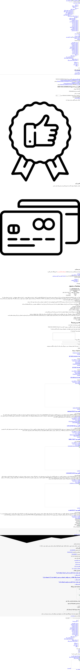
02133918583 (77, 70)
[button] (76, 360)
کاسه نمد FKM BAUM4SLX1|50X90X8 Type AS (68, 81)
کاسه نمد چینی (75, 24)
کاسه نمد (76, 17)
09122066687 (74, 554)
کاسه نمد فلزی (75, 28)
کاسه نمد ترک (75, 23)
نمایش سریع (77, 361)
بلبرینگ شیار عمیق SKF (68, 11)
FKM (76, 416)
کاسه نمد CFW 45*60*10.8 (73, 425)
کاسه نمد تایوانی (72, 18)
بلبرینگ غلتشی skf (69, 12)
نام (79, 341)
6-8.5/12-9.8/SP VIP (75, 377)
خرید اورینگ (77, 564)
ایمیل (78, 343)
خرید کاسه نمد (77, 560)
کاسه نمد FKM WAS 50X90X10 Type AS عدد (70, 95)
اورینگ (74, 7)
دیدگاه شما (77, 339)
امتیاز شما (77, 331)
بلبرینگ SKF (73, 9)
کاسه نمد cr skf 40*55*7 (74, 510)
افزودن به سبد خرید (76, 96)
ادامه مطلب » (77, 575)
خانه (79, 79)
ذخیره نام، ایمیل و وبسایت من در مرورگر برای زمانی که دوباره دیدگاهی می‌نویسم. (63, 346)
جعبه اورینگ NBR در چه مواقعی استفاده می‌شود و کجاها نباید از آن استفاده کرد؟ (61, 577)
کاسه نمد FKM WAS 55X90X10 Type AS (70, 84)
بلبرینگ (76, 8)
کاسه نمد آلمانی (75, 20)
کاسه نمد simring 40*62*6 (73, 411)
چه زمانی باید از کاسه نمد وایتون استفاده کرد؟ (69, 582)
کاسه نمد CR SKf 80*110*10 (73, 473)
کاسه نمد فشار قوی (74, 27)
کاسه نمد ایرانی (75, 22)
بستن (79, 649)
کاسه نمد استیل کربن (73, 21)
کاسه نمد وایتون (75, 30)
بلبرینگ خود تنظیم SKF (68, 10)
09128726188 (70, 552)
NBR (79, 416)
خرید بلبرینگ (77, 562)
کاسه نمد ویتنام (72, 19)
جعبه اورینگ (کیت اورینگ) (73, 16)
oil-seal (76, 4)
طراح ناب (72, 615)
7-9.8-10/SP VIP (76, 367)
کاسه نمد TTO (77, 566)
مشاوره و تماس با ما (76, 568)
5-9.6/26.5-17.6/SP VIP (74, 356)
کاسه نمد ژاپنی (75, 26)
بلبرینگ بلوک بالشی (67, 14)
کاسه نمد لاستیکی (74, 29)
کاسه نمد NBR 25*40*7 (74, 439)
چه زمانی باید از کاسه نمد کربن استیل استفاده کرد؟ (68, 572)
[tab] (39, 279)
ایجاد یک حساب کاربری (75, 655)
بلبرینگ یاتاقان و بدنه (69, 13)
